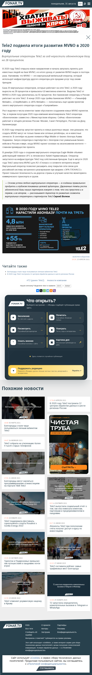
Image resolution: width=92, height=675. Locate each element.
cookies (47, 642)
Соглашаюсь (47, 668)
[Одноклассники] (51, 290)
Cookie (35, 657)
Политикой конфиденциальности (46, 663)
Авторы (44, 628)
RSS (27, 625)
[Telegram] (47, 290)
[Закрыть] (88, 37)
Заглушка (45, 632)
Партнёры (61, 625)
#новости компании (56, 280)
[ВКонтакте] (37, 290)
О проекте (45, 625)
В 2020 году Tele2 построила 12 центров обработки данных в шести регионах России (40, 274)
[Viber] (54, 290)
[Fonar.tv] (12, 4)
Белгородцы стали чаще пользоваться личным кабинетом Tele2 (32, 272)
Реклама (61, 628)
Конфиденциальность (67, 632)
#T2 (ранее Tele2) (35, 280)
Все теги (29, 628)
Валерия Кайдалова (81, 257)
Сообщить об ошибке (31, 633)
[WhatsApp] (44, 290)
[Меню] (89, 3)
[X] (41, 290)
